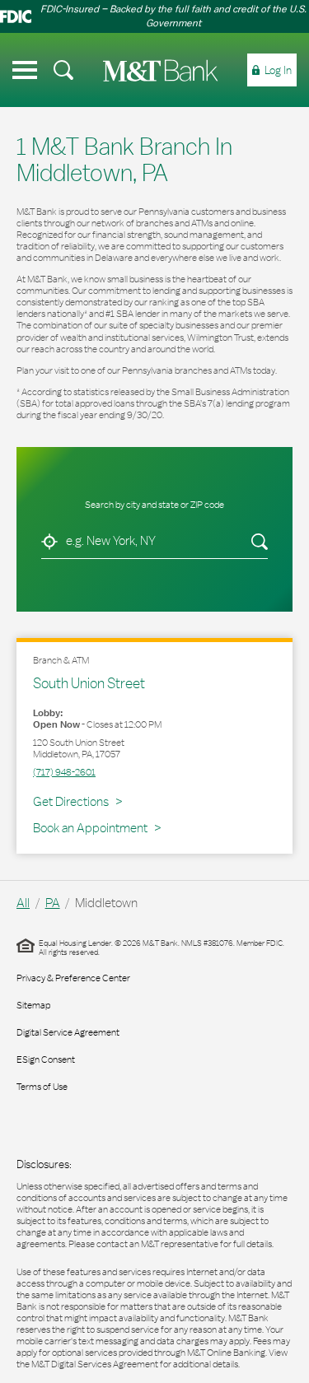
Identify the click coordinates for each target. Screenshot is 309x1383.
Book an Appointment (90, 828)
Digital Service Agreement (67, 1032)
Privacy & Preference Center (73, 978)
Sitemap (33, 1005)
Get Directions (77, 801)
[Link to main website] (160, 70)
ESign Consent (45, 1059)
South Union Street (89, 682)
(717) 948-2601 (64, 772)
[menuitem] (63, 70)
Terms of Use (42, 1086)
